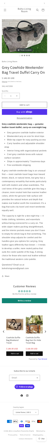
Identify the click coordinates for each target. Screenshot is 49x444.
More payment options (24, 118)
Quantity (5, 91)
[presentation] (3, 331)
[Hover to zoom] (24, 36)
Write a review (24, 300)
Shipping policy (38, 435)
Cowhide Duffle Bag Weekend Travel (13, 340)
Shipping (4, 81)
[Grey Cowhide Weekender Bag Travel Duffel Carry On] (20, 55)
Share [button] (7, 276)
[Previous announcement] (4, 3)
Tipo (39, 359)
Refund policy (40, 431)
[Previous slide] (4, 34)
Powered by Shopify (27, 431)
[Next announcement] (44, 3)
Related (44, 359)
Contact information (25, 439)
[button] (5, 10)
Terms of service (25, 435)
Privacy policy (12, 435)
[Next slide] (44, 34)
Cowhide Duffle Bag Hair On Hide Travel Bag (33, 340)
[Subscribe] (37, 378)
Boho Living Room (15, 431)
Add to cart (15, 354)
